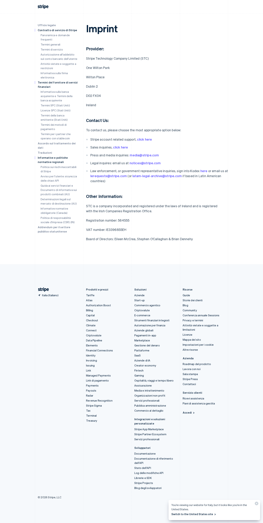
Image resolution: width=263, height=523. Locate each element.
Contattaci (189, 384)
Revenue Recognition (99, 400)
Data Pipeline (94, 340)
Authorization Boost (98, 305)
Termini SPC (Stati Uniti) (55, 105)
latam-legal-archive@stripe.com (157, 176)
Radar (89, 395)
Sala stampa (190, 374)
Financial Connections (99, 350)
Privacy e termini (193, 320)
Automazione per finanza (149, 325)
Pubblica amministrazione (150, 405)
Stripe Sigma (94, 405)
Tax (88, 410)
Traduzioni (45, 152)
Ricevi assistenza (193, 398)
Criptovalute (93, 335)
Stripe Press (190, 379)
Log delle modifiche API (149, 473)
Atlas (89, 300)
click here (144, 139)
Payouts (91, 390)
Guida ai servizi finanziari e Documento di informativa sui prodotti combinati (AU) (59, 190)
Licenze (187, 334)
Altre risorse (190, 349)
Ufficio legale (47, 25)
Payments (92, 385)
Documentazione (145, 453)
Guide (186, 295)
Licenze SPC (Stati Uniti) (55, 110)
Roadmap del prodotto (197, 364)
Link (88, 370)
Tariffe (90, 295)
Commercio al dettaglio (148, 410)
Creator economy (145, 365)
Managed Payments (98, 375)
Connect (91, 330)
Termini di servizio (52, 49)
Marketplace (142, 340)
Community (190, 310)
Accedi (187, 412)
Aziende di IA (142, 360)
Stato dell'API (142, 468)
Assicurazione (143, 385)
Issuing (90, 365)
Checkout (92, 320)
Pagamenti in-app (145, 335)
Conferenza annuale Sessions (201, 315)
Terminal (91, 415)
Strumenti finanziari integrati (151, 320)
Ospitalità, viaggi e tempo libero (154, 380)
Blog (185, 305)
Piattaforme (141, 350)
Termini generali (50, 44)
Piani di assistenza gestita (199, 403)
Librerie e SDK (143, 478)
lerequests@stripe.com (108, 176)
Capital (90, 315)
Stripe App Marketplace (149, 429)
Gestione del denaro (147, 345)
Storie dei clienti (193, 300)
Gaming (139, 375)
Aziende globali (143, 330)
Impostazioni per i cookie (198, 344)
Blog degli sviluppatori (148, 488)
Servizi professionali (146, 400)
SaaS (137, 355)
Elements (92, 345)
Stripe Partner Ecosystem (150, 434)
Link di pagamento (97, 380)
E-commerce (142, 315)
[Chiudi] (256, 504)
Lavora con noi (192, 369)
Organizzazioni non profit (149, 395)
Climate (91, 325)
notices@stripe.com (145, 163)
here (204, 171)
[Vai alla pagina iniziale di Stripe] (42, 289)
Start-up (139, 300)
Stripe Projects (143, 483)
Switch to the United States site (192, 514)
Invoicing (91, 360)
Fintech (138, 370)
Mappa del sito (192, 339)
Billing (89, 310)
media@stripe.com (144, 155)
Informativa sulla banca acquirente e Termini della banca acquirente (56, 96)
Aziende (139, 295)
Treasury (91, 420)
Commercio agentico (147, 305)
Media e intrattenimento (149, 390)
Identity (91, 355)
